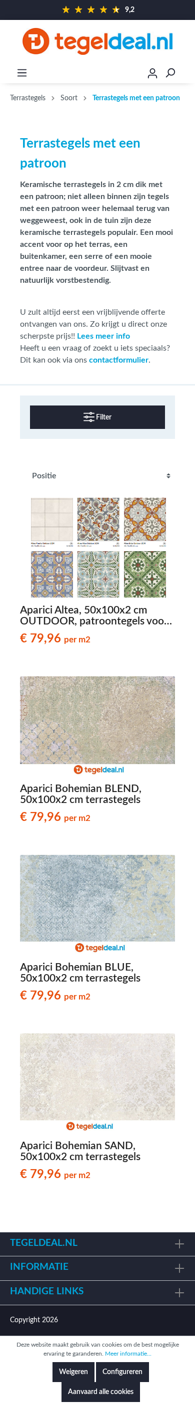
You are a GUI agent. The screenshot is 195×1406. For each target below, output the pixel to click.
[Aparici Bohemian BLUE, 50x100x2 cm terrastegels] (97, 905)
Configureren (122, 1372)
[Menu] (22, 73)
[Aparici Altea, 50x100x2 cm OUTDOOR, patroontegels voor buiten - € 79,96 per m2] (97, 548)
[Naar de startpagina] (97, 41)
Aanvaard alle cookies (101, 1392)
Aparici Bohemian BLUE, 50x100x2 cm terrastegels (80, 973)
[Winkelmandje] (188, 73)
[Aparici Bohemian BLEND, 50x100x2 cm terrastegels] (97, 726)
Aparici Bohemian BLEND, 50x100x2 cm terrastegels (81, 794)
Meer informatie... (128, 1354)
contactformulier (118, 360)
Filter (103, 417)
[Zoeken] (170, 73)
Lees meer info (103, 336)
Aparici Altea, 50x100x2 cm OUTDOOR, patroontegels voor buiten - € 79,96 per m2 (94, 616)
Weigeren (73, 1372)
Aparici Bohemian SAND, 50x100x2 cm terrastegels (80, 1151)
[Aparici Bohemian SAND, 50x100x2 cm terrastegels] (97, 1083)
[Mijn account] (152, 74)
